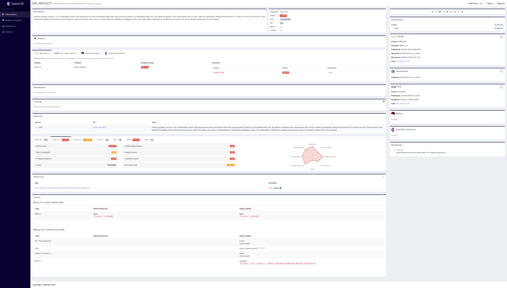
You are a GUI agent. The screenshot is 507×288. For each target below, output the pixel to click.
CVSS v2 (102, 139)
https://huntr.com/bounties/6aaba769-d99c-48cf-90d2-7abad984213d (62, 188)
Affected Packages (92, 53)
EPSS (133, 139)
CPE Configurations (67, 53)
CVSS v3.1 (60, 139)
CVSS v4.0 (40, 139)
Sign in (490, 3)
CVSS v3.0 (82, 139)
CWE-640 (399, 150)
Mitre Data (43, 53)
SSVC (148, 139)
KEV (117, 139)
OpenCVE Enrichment (116, 53)
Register (501, 3)
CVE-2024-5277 (42, 3)
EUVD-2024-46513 (100, 127)
